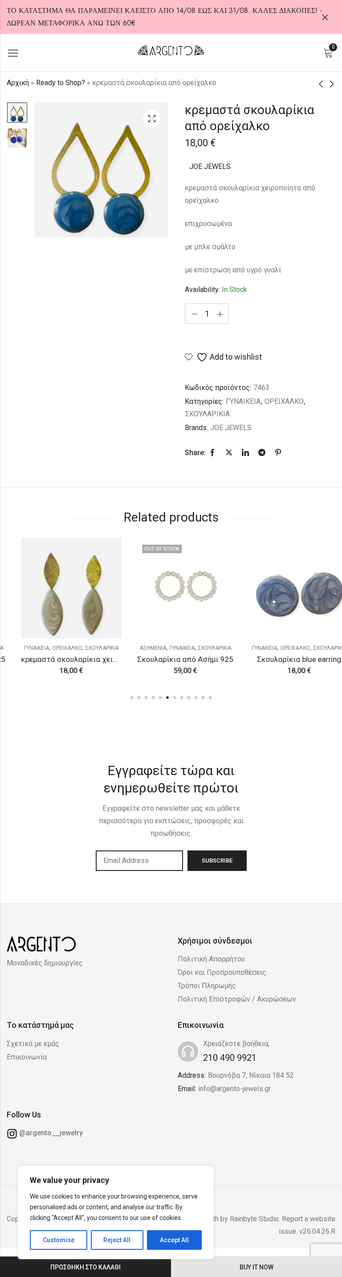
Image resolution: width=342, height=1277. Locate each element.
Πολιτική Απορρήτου (211, 959)
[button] (131, 697)
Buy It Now (256, 1267)
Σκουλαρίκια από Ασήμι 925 (171, 659)
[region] (116, 1212)
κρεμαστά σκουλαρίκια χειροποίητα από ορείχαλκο (96, 659)
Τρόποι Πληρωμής (207, 985)
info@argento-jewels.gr (234, 1088)
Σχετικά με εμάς (33, 1043)
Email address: (139, 860)
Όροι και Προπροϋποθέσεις (222, 972)
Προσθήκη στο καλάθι (85, 1267)
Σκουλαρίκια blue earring (285, 659)
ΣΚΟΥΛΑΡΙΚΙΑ (207, 414)
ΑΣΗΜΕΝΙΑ (138, 648)
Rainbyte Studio (254, 1219)
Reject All (116, 1240)
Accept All (174, 1240)
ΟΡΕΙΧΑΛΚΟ (284, 401)
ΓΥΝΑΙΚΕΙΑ (243, 401)
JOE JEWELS (210, 166)
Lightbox (151, 118)
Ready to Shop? (60, 82)
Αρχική (18, 82)
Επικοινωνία (27, 1057)
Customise (58, 1240)
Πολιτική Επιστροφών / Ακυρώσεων (237, 999)
